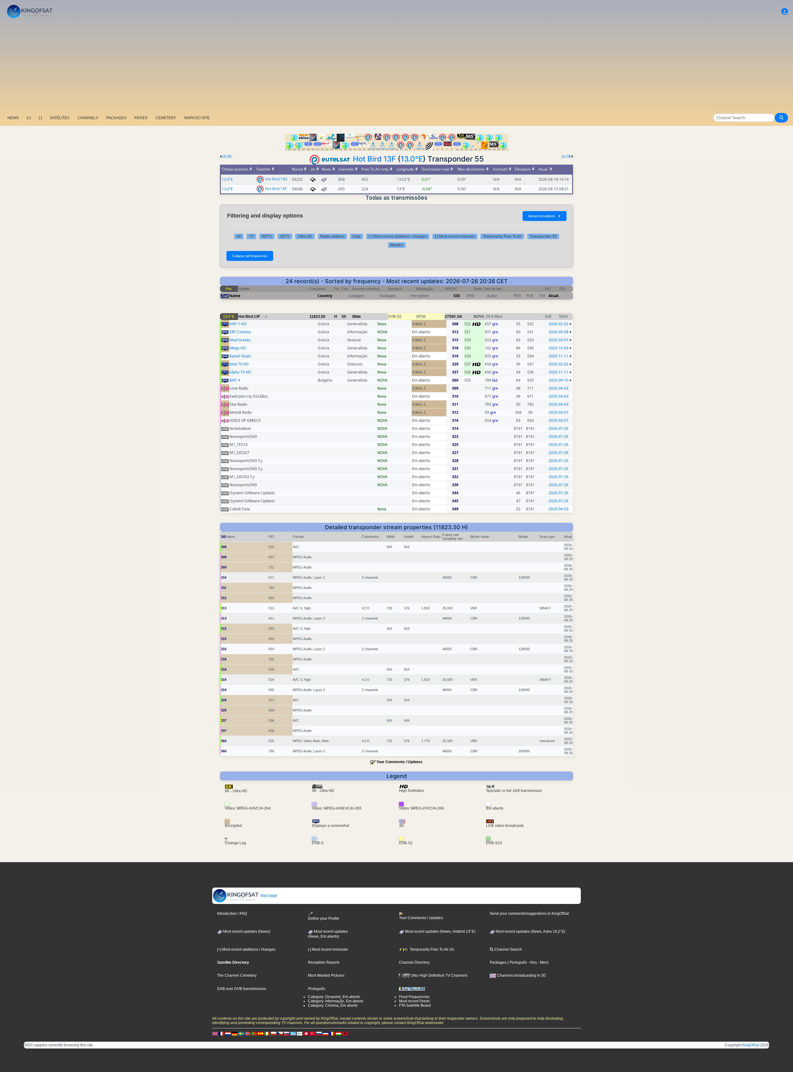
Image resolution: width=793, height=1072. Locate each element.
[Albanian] (345, 1033)
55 (344, 316)
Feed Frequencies (414, 997)
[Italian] (267, 1033)
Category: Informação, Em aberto (335, 1001)
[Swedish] (241, 1033)
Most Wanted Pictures (326, 975)
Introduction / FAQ (232, 913)
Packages (498, 962)
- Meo (542, 962)
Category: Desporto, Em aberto (334, 997)
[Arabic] (306, 1033)
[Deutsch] (234, 1033)
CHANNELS (87, 118)
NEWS (13, 118)
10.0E (566, 156)
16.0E (227, 156)
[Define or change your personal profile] (784, 11)
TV (251, 236)
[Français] (221, 1033)
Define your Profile (323, 918)
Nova (381, 323)
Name (234, 295)
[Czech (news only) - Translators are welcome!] (280, 1033)
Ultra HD (305, 236)
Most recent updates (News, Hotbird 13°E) (439, 931)
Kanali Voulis (240, 356)
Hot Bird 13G (276, 178)
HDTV (267, 236)
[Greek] (293, 1033)
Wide (356, 316)
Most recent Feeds (414, 1001)
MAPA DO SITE (197, 118)
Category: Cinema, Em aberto (333, 1005)
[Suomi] (299, 1033)
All (239, 236)
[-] (40, 118)
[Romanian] (332, 1033)
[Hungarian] (338, 1033)
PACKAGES (116, 118)
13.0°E (412, 158)
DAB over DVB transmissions (241, 989)
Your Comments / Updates (399, 762)
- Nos (532, 962)
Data (357, 236)
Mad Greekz (240, 340)
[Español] (260, 1033)
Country (325, 295)
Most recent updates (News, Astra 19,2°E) (530, 931)
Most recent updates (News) (246, 931)
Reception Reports (324, 962)
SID (456, 295)
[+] (29, 118)
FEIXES (140, 118)
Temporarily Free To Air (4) (431, 949)
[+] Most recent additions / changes (398, 236)
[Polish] (273, 1033)
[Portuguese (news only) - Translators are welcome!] (254, 1033)
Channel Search (507, 949)
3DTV (285, 236)
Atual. (554, 295)
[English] (215, 1033)
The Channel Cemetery (236, 975)
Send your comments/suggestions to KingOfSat (529, 913)
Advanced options (544, 216)
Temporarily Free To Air (502, 236)
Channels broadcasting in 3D (521, 975)
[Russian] (319, 1033)
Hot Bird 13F (374, 158)
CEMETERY (166, 118)
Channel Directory (414, 962)
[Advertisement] (396, 66)
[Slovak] (286, 1033)
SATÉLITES (59, 118)
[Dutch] (228, 1033)
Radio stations (332, 236)
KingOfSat (750, 1045)
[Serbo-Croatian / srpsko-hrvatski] (325, 1033)
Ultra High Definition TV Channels (438, 975)
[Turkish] (312, 1033)
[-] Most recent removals (455, 236)
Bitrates (396, 245)
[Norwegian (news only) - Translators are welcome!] (247, 1033)
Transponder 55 (543, 236)
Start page (268, 895)
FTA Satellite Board (415, 1005)
